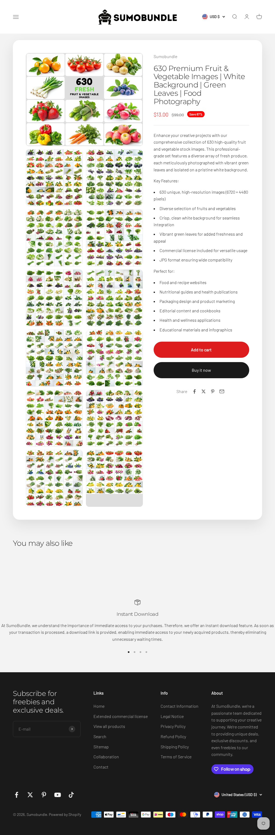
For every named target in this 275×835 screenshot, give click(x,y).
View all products (109, 726)
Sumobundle (165, 56)
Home (98, 706)
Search (99, 736)
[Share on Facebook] (194, 391)
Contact (100, 766)
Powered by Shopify (65, 814)
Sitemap (101, 746)
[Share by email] (221, 391)
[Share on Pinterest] (212, 391)
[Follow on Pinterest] (44, 794)
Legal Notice (172, 716)
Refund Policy (173, 736)
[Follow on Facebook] (16, 794)
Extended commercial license (120, 716)
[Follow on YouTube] (57, 794)
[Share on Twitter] (203, 391)
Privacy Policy (173, 726)
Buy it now (201, 370)
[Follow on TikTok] (71, 794)
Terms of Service (176, 756)
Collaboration (106, 756)
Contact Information (179, 706)
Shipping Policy (175, 746)
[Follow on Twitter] (30, 794)
